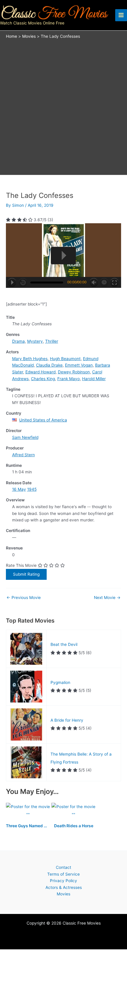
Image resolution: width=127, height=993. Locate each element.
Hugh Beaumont (65, 358)
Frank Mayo (68, 378)
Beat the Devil (64, 644)
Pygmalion (60, 682)
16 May (19, 489)
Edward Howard (40, 372)
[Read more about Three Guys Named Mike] (28, 811)
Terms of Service (63, 874)
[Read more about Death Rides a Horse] (73, 811)
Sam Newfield (25, 437)
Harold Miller (94, 378)
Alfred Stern (23, 454)
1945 (32, 489)
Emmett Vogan (79, 365)
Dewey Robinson (74, 372)
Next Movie (107, 598)
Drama (18, 341)
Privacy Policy (63, 880)
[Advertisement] (63, 105)
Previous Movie (23, 598)
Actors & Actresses (63, 887)
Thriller (51, 341)
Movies (63, 894)
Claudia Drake (49, 365)
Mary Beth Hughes (30, 358)
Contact (63, 867)
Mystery (35, 341)
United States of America (43, 420)
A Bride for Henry (67, 720)
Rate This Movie (21, 565)
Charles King (43, 378)
